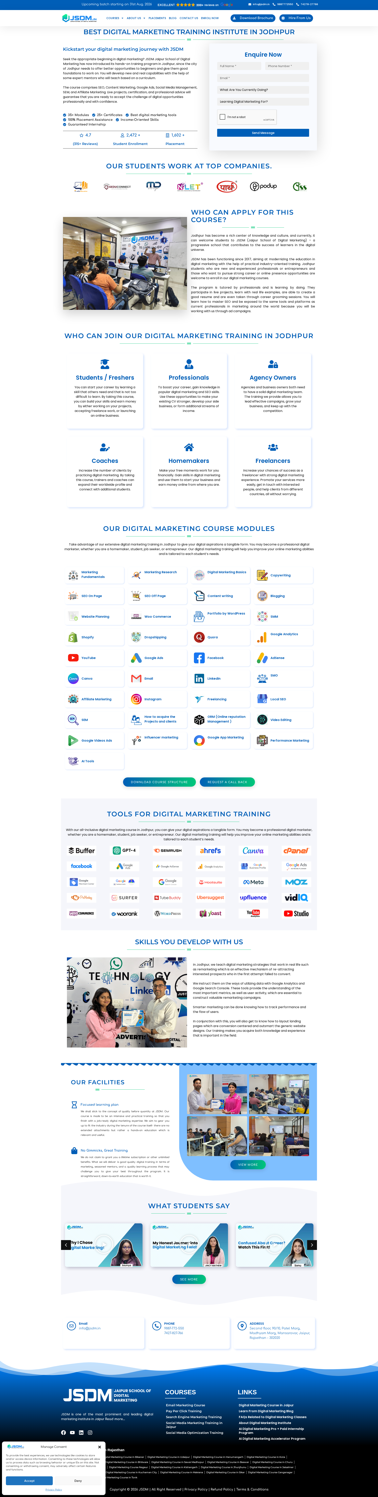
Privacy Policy (53, 1489)
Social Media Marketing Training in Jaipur (194, 1425)
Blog (173, 18)
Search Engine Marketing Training (194, 1417)
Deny (78, 1481)
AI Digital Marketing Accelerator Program (272, 1438)
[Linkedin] (81, 1432)
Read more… (115, 1419)
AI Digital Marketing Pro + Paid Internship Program (271, 1431)
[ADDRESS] (242, 1325)
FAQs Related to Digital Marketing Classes (273, 1417)
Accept (29, 1481)
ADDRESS (257, 1323)
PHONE (169, 1323)
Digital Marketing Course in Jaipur (266, 1405)
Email (83, 1323)
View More (248, 1164)
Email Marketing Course (185, 1405)
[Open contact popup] (195, 5)
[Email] (71, 1325)
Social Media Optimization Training (194, 1433)
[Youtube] (72, 1432)
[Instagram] (90, 1432)
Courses (112, 18)
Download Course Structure (159, 782)
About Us (134, 18)
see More (189, 1279)
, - (280, 1333)
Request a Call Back (227, 782)
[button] (100, 1447)
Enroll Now (210, 18)
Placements (157, 18)
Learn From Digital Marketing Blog (266, 1411)
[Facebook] (63, 1432)
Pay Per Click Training (184, 1411)
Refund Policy (222, 1489)
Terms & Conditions (252, 1489)
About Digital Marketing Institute (265, 1423)
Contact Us (189, 18)
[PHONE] (156, 1325)
